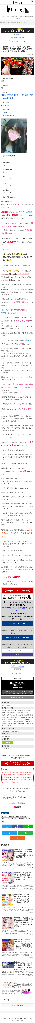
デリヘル (5, 816)
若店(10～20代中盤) (21, 816)
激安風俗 (22, 818)
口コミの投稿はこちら (17, 623)
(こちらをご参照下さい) (17, 605)
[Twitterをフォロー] (9, 833)
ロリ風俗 (15, 818)
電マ (4, 821)
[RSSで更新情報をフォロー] (17, 838)
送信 (17, 654)
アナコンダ (5, 813)
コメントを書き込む (17, 1005)
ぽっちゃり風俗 (6, 818)
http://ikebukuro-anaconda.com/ (10, 731)
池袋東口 (12, 816)
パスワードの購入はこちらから (17, 637)
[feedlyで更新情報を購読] (25, 833)
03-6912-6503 (8, 742)
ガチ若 (28, 818)
